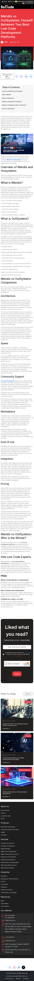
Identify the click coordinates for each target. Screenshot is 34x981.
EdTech (3, 881)
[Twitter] (23, 967)
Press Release (5, 906)
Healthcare (4, 887)
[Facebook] (9, 967)
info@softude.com (10, 920)
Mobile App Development (8, 859)
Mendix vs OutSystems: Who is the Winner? (14, 105)
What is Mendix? (6, 94)
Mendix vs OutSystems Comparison (12, 101)
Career (5, 1)
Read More (5, 728)
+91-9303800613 (10, 917)
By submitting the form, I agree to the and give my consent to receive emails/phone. (18, 654)
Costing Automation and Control (10, 829)
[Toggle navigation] (32, 7)
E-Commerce (4, 884)
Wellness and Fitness (7, 889)
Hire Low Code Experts (8, 108)
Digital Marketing (5, 848)
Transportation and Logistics (9, 892)
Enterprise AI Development (8, 857)
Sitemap (18, 978)
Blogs (10, 1)
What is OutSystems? (8, 98)
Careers (3, 813)
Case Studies (4, 903)
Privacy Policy (9, 978)
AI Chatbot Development (8, 846)
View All (27, 694)
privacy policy (27, 652)
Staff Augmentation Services (9, 865)
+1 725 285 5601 (29, 3)
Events (3, 818)
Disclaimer (26, 978)
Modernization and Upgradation (10, 862)
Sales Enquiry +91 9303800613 (25, 1)
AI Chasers (4, 835)
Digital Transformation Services (9, 854)
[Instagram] (14, 967)
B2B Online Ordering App (8, 827)
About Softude (5, 810)
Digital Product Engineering (8, 851)
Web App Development (7, 868)
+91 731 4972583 (10, 915)
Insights (3, 832)
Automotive (4, 876)
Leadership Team (6, 816)
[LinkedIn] (19, 967)
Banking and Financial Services (9, 878)
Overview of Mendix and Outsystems (12, 91)
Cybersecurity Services (7, 843)
